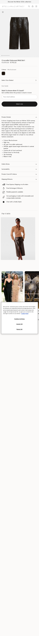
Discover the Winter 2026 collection (19, 2)
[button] (19, 33)
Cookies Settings (19, 319)
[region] (19, 318)
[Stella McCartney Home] (13, 6)
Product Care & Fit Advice (9, 174)
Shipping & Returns (7, 179)
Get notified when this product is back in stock (17, 92)
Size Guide (5, 86)
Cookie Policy (24, 313)
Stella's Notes (6, 164)
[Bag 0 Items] (32, 6)
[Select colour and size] (3, 12)
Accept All (19, 324)
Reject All (19, 329)
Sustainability (6, 169)
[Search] (29, 6)
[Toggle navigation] (36, 6)
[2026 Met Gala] (12, 290)
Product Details (6, 117)
